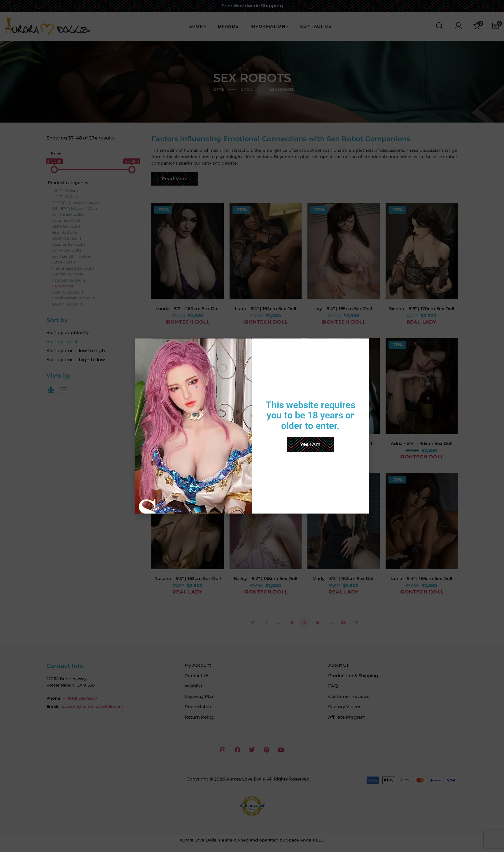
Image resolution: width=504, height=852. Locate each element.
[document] (252, 426)
